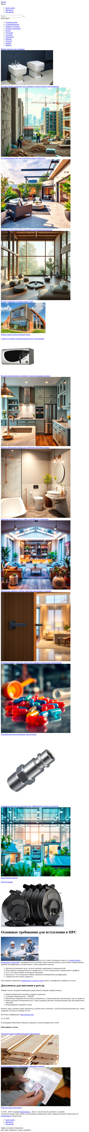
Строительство (11, 22)
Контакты (9, 10)
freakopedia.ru (25, 1112)
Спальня (9, 35)
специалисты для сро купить (32, 981)
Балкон (8, 43)
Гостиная (9, 33)
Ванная (8, 39)
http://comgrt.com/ (27, 1015)
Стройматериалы (12, 24)
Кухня (8, 31)
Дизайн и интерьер (13, 29)
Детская (9, 41)
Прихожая (10, 37)
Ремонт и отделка (12, 26)
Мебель (8, 45)
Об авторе (10, 12)
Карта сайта (10, 8)
